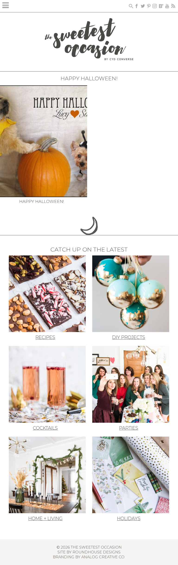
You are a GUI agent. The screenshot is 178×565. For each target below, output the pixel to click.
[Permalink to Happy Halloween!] (43, 140)
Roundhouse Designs (97, 552)
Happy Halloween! (41, 201)
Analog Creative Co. (103, 557)
